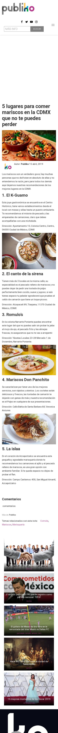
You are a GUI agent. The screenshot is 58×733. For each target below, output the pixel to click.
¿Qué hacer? (20, 633)
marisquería (18, 524)
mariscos (6, 524)
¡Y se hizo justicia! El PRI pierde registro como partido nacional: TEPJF (29, 595)
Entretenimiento (29, 703)
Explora (28, 633)
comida (44, 520)
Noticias (29, 569)
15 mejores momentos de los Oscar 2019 (29, 699)
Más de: (9, 515)
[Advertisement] (29, 68)
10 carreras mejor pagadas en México (29, 565)
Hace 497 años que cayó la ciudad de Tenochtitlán (29, 662)
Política (29, 601)
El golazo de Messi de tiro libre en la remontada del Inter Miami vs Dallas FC (29, 628)
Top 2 (39, 633)
